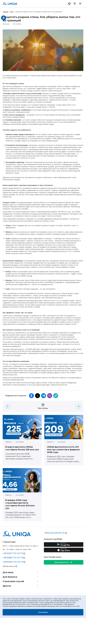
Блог (11, 12)
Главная (5, 12)
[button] (31, 395)
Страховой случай (13, 581)
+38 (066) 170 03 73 (13, 557)
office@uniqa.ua (9, 566)
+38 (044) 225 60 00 (54, 532)
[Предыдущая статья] (7, 406)
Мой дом (6, 24)
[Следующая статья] (78, 406)
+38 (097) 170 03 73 (13, 553)
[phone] (69, 3)
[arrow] (38, 572)
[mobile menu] (80, 3)
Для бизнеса (10, 576)
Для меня (8, 572)
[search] (75, 3)
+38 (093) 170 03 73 (13, 562)
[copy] (55, 395)
